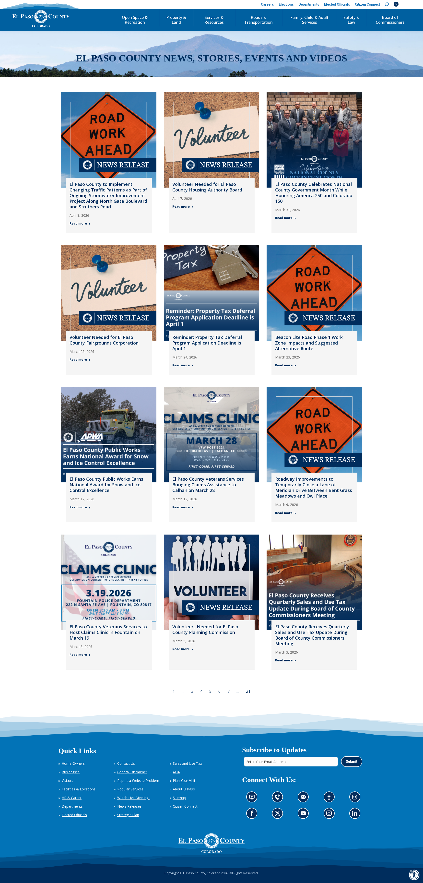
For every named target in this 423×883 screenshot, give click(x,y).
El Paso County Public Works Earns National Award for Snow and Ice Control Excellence (106, 484)
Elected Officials (74, 814)
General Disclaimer (132, 772)
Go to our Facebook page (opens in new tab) (253, 815)
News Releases (129, 806)
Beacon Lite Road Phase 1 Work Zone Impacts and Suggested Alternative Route (309, 342)
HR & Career (72, 797)
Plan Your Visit (184, 780)
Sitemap (179, 797)
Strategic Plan (128, 814)
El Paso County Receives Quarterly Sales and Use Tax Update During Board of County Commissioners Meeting (312, 635)
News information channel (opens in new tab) (253, 798)
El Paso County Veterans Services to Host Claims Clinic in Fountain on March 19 (108, 632)
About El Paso (184, 789)
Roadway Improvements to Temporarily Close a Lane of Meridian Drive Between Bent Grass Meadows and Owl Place (313, 487)
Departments (72, 806)
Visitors (67, 780)
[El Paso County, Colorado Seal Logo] (211, 843)
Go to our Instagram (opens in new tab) (330, 815)
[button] (387, 4)
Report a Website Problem (138, 780)
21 (248, 691)
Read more (78, 223)
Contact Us (126, 763)
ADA (176, 772)
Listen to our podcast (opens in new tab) (330, 798)
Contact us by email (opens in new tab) (304, 798)
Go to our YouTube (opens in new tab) (304, 815)
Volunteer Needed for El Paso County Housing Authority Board (207, 187)
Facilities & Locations (78, 789)
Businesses (71, 772)
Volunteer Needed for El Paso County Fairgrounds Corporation (104, 340)
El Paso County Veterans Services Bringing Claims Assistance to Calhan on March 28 (208, 484)
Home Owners (73, 763)
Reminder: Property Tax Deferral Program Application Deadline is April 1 (207, 342)
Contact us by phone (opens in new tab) (278, 798)
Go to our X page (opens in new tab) (278, 815)
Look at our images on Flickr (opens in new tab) (356, 798)
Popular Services (130, 789)
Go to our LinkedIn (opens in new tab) (355, 815)
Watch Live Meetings (133, 797)
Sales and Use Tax (187, 763)
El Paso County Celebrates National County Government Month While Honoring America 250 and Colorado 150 (313, 192)
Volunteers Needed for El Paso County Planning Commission (205, 629)
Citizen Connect (185, 806)
